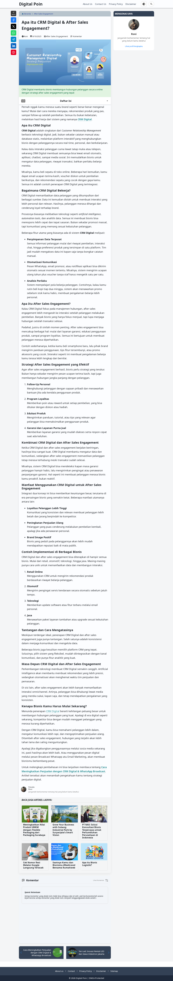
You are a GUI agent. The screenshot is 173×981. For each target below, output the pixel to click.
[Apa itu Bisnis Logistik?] (94, 851)
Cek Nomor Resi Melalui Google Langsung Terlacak (33, 865)
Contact (71, 971)
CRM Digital (52, 711)
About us (59, 971)
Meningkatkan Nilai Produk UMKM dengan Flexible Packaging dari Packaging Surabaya (34, 830)
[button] (100, 880)
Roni (134, 34)
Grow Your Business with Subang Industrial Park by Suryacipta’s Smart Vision (63, 830)
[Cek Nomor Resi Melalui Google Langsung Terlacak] (35, 851)
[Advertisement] (123, 93)
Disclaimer (130, 4)
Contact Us (100, 4)
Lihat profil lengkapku (134, 46)
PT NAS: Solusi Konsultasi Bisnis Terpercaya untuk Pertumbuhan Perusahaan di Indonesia (91, 831)
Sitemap (114, 971)
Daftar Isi (65, 100)
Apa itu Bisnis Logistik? (89, 864)
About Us (87, 4)
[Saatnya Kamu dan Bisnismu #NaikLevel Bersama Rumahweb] (64, 851)
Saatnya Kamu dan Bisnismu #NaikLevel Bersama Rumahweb (64, 865)
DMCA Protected (96, 978)
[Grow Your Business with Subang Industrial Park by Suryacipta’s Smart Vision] (64, 814)
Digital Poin (31, 4)
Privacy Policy (116, 4)
